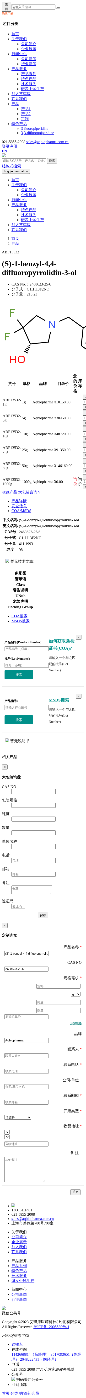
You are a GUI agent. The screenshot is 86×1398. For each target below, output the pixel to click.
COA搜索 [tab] (19, 616)
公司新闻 (28, 59)
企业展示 (28, 49)
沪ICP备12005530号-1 (51, 1327)
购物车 (25, 1393)
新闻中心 (19, 54)
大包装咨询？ (29, 492)
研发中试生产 (32, 89)
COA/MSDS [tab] (21, 511)
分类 (15, 1393)
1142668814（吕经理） (31, 1354)
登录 (6, 146)
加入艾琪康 (21, 94)
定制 (25, 119)
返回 (6, 7)
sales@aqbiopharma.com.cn (47, 142)
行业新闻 (28, 64)
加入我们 (19, 1247)
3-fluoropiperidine (34, 128)
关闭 (75, 1192)
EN (4, 151)
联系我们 (19, 99)
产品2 (26, 114)
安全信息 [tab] (19, 506)
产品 (15, 104)
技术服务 (28, 84)
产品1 (26, 109)
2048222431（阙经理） (39, 1359)
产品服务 (19, 69)
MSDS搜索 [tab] (20, 621)
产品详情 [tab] (19, 501)
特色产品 (28, 79)
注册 (13, 146)
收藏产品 (9, 492)
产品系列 (28, 74)
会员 (35, 1393)
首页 (15, 34)
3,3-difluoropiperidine (37, 133)
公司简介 (28, 44)
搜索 (52, 161)
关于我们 (19, 39)
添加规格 (76, 1023)
